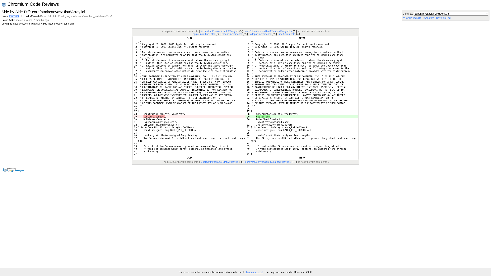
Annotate (429, 17)
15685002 (14, 16)
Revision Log (443, 17)
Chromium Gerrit (254, 272)
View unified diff (412, 17)
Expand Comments (231, 34)
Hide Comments (286, 34)
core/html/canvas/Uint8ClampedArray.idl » (268, 31)
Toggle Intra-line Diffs (203, 34)
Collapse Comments (260, 34)
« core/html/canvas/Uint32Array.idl (219, 31)
